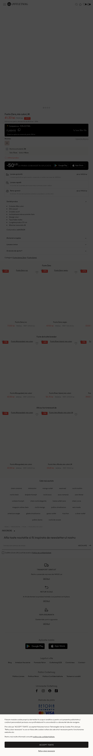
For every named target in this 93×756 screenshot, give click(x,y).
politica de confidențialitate (43, 736)
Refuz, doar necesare (46, 751)
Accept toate (46, 744)
